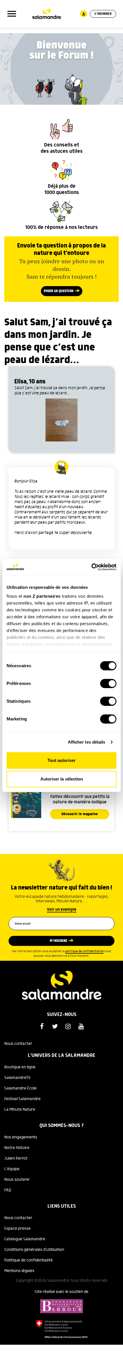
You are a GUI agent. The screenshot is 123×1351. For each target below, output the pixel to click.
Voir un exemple (61, 909)
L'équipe (11, 1169)
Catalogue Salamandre (24, 1239)
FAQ (7, 1190)
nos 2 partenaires (42, 596)
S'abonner (103, 14)
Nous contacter (18, 1043)
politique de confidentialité (84, 951)
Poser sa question (59, 291)
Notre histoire (16, 1148)
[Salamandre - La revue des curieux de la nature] (46, 14)
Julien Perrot (15, 1158)
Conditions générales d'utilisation (34, 1249)
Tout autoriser (61, 760)
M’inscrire (58, 941)
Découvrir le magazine (79, 814)
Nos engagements (20, 1137)
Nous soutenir (17, 1179)
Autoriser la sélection (61, 778)
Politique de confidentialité (28, 1260)
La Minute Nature (19, 1109)
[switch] (108, 683)
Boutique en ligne (19, 1067)
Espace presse (17, 1228)
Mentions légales (19, 1271)
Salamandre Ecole (20, 1088)
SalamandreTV (17, 1077)
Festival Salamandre (22, 1099)
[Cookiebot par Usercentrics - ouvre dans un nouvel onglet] (91, 567)
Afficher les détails (87, 742)
